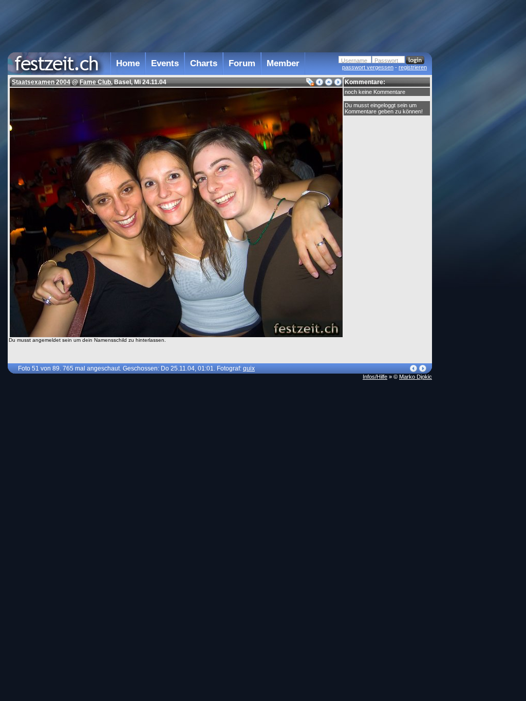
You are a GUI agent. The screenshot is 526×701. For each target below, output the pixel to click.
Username (354, 60)
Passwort (386, 60)
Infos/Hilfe (375, 377)
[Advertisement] (477, 207)
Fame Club (95, 82)
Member (283, 63)
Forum (242, 63)
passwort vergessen (367, 67)
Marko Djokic (415, 377)
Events (165, 63)
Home (128, 63)
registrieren (413, 67)
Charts (203, 63)
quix (249, 368)
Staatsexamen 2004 (41, 82)
